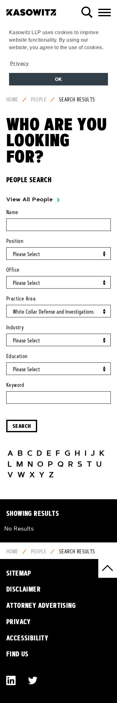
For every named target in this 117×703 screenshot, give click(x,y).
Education (17, 356)
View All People (29, 199)
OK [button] (58, 79)
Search (21, 425)
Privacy (18, 621)
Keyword (15, 385)
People (38, 99)
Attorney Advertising (41, 605)
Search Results (77, 99)
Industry (15, 327)
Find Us (17, 653)
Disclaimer (23, 589)
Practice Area (21, 298)
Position (14, 241)
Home (12, 99)
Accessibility (27, 638)
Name (12, 212)
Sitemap (18, 573)
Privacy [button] (19, 63)
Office (12, 269)
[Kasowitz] (31, 10)
